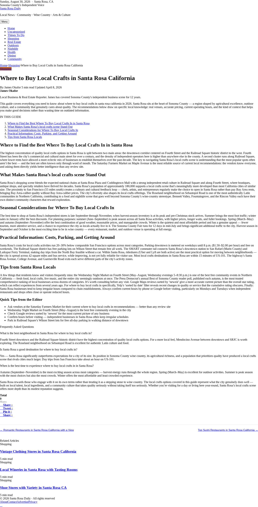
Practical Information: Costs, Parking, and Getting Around (42, 133)
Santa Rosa (10, 8)
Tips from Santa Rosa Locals (25, 137)
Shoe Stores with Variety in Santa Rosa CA (33, 488)
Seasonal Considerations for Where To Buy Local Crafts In (43, 130)
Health (11, 52)
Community (15, 59)
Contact (12, 501)
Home (11, 28)
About (4, 501)
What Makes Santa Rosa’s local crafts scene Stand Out (40, 126)
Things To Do (16, 35)
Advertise (22, 501)
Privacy (32, 501)
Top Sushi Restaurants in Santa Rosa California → (228, 429)
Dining (12, 55)
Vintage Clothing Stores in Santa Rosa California (38, 451)
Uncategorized (16, 31)
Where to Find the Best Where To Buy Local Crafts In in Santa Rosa (49, 123)
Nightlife (13, 48)
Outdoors (13, 45)
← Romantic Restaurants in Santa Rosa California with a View (37, 429)
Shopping (13, 38)
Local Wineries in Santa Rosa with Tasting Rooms (38, 470)
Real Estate (14, 42)
